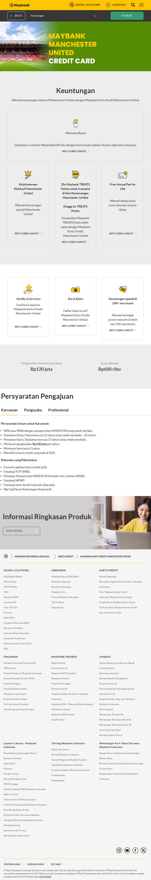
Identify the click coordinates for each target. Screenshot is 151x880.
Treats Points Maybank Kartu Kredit (117, 602)
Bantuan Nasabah (13, 758)
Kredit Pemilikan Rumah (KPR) (19, 678)
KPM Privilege (11, 784)
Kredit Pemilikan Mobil (15, 689)
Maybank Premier (60, 678)
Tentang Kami (12, 864)
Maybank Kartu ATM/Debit (65, 576)
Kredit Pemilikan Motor (15, 699)
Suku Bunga (57, 607)
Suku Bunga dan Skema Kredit (19, 709)
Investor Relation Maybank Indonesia (70, 770)
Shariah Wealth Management (114, 678)
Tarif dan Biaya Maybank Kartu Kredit (118, 607)
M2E (6, 592)
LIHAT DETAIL (14, 530)
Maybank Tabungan (61, 587)
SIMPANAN (58, 570)
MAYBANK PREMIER (64, 656)
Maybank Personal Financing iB (20, 663)
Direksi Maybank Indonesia (65, 754)
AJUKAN (127, 15)
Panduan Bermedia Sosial (16, 835)
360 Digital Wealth (13, 576)
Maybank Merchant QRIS (16, 623)
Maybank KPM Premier (63, 714)
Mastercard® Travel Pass (64, 673)
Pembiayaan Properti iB (111, 714)
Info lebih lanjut (74, 151)
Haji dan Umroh (107, 694)
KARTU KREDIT (66, 556)
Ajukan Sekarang (107, 576)
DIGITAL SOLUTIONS (16, 570)
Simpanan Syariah (108, 683)
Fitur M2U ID (10, 607)
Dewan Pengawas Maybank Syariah (69, 760)
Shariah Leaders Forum (111, 735)
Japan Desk (9, 763)
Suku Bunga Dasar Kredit (16, 810)
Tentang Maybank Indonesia (68, 743)
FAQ (6, 648)
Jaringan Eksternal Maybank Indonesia (23, 820)
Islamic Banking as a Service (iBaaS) (117, 663)
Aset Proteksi (58, 719)
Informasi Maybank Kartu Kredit (115, 597)
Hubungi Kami (35, 864)
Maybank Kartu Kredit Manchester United (105, 556)
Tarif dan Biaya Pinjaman (16, 704)
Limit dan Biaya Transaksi (16, 633)
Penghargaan (58, 780)
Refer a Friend (11, 794)
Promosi (8, 612)
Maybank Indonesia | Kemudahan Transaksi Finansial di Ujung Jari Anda (33, 556)
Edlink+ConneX (59, 668)
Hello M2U (9, 618)
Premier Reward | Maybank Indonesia (23, 673)
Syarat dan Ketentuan (14, 638)
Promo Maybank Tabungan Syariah (116, 689)
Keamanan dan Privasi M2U (17, 643)
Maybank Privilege (60, 683)
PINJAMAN (11, 656)
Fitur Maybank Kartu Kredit (113, 592)
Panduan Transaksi (13, 628)
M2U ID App (10, 581)
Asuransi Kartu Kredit (110, 612)
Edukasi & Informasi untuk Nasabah (22, 815)
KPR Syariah (10, 668)
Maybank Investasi (60, 709)
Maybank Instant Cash (15, 694)
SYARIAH (105, 656)
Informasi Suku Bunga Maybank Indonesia (25, 804)
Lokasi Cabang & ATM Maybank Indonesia (25, 789)
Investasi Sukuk (107, 668)
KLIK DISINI (45, 876)
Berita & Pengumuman (15, 779)
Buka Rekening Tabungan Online (20, 753)
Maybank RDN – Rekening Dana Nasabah (72, 704)
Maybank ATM (11, 597)
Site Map (56, 864)
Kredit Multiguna (12, 683)
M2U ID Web (10, 587)
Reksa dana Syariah (109, 673)
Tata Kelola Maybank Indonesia (67, 765)
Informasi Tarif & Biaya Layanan (20, 799)
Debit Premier (58, 663)
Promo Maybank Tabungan (65, 597)
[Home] (6, 556)
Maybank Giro (58, 592)
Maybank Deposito (61, 581)
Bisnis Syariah (106, 709)
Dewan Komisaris (60, 749)
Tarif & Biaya (57, 602)
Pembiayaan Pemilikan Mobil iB (115, 719)
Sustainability (58, 775)
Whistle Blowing (12, 825)
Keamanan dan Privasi (15, 830)
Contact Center (11, 774)
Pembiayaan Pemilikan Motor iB (115, 725)
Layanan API (10, 602)
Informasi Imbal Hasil (110, 730)
